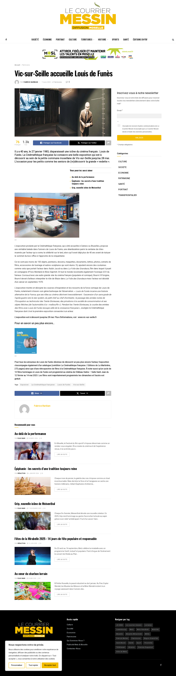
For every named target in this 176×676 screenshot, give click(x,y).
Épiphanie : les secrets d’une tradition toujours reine (88, 182)
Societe (122, 167)
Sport (139, 643)
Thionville (148, 643)
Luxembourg (121, 629)
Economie (123, 172)
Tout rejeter (33, 665)
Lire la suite (63, 454)
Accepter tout (50, 665)
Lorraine (148, 625)
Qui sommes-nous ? (75, 640)
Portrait (60, 39)
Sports (115, 39)
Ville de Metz (121, 652)
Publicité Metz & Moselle (77, 644)
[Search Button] (173, 39)
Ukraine (131, 647)
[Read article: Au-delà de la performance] (33, 451)
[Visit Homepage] (88, 16)
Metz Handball (143, 629)
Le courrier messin (133, 625)
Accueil (17, 65)
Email (119, 110)
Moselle (119, 634)
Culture (73, 39)
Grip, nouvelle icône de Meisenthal (86, 187)
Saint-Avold (120, 643)
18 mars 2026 (33, 438)
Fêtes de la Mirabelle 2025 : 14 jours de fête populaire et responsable (56, 538)
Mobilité (155, 629)
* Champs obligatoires (125, 145)
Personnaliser (16, 665)
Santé (126, 39)
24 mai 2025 (32, 578)
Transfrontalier (127, 195)
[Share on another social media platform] (108, 142)
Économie (47, 39)
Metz (132, 629)
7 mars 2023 (46, 82)
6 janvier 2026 (33, 473)
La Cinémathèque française (43, 385)
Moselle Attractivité (134, 634)
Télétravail (120, 647)
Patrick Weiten (122, 638)
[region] (33, 656)
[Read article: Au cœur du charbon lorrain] (33, 591)
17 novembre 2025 (34, 508)
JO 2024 (119, 625)
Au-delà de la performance (83, 176)
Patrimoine (26, 65)
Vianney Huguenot (145, 647)
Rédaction (21, 473)
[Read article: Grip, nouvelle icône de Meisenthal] (33, 521)
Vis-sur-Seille (78, 385)
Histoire (102, 39)
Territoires (86, 39)
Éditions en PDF (140, 39)
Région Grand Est (151, 638)
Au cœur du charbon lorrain (31, 573)
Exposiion (24, 385)
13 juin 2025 (32, 543)
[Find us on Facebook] (6, 39)
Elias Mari (21, 438)
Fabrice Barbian (31, 82)
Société (35, 39)
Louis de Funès (64, 385)
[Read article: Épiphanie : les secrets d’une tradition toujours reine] (33, 486)
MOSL (147, 634)
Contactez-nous (74, 648)
